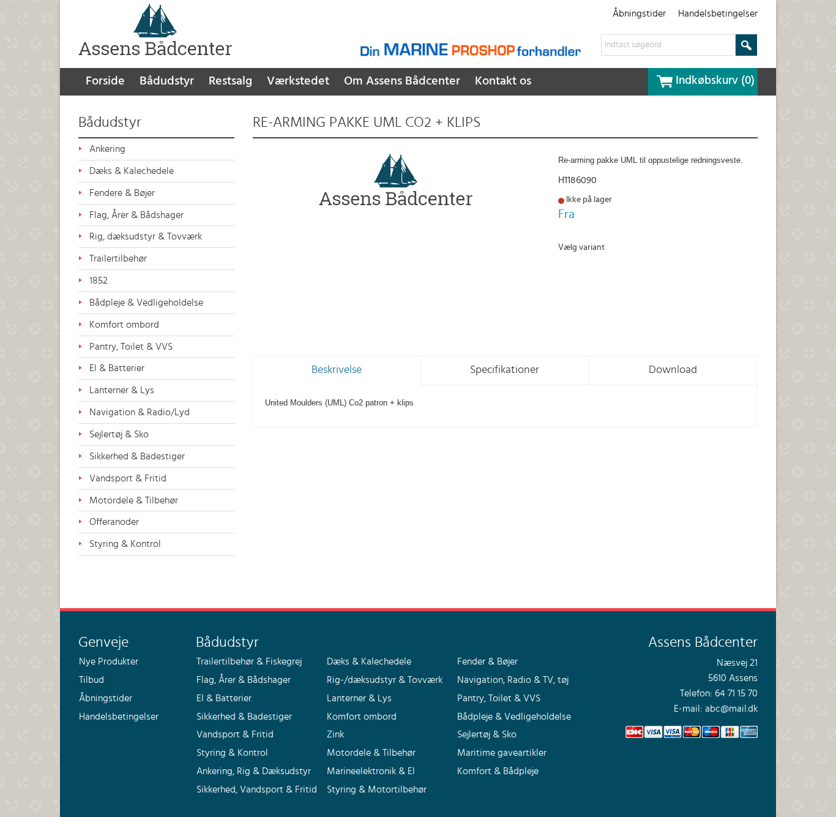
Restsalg (230, 81)
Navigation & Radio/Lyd (139, 412)
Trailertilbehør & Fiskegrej (249, 661)
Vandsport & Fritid (127, 478)
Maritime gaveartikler (502, 753)
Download (673, 369)
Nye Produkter (108, 661)
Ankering (107, 149)
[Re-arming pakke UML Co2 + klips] (396, 179)
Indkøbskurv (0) (715, 80)
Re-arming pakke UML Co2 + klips (367, 122)
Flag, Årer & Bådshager (136, 215)
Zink (335, 734)
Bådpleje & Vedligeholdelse (146, 302)
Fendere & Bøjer (122, 193)
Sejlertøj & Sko (119, 434)
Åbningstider (639, 13)
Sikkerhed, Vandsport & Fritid (256, 789)
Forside (105, 81)
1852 (98, 280)
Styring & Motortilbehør (377, 789)
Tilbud (91, 680)
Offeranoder (114, 522)
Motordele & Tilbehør (133, 500)
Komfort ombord (124, 324)
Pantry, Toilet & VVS (131, 347)
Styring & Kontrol (125, 544)
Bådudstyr (167, 81)
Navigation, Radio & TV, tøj (513, 680)
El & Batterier (116, 368)
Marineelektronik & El (371, 771)
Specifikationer (504, 369)
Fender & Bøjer (487, 661)
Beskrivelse (337, 369)
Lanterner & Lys (121, 390)
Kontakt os (503, 81)
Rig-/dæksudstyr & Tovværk (384, 680)
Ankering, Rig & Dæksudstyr (253, 771)
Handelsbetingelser (718, 13)
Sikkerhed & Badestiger (137, 456)
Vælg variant (581, 247)
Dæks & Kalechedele (131, 171)
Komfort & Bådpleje (498, 771)
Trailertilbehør (118, 258)
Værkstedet (298, 81)
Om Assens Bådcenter (402, 81)
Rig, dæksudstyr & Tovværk (145, 236)
